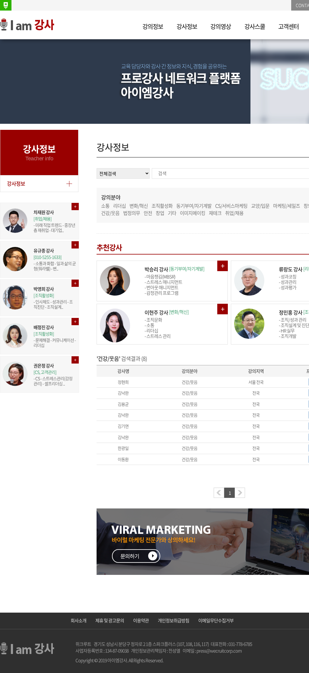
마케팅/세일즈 (286, 205)
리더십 (119, 205)
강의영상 (220, 26)
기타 (172, 212)
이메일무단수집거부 (216, 620)
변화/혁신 (138, 205)
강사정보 (187, 26)
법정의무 (131, 212)
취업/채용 (234, 212)
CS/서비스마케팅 (231, 205)
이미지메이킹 (192, 212)
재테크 (215, 212)
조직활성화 (162, 205)
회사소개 (78, 620)
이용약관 (141, 620)
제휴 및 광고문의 (109, 620)
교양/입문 (260, 205)
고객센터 (288, 26)
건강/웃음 (110, 212)
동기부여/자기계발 (194, 205)
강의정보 (152, 26)
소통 (105, 205)
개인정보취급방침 (173, 620)
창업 (160, 212)
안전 (148, 212)
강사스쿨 (254, 26)
